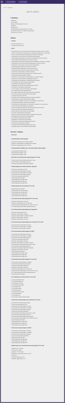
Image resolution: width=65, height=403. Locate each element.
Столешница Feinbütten (17, 281)
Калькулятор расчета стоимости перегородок (23, 30)
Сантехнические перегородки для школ (21, 161)
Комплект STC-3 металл (18, 351)
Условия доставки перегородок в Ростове (22, 29)
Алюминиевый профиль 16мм (19, 154)
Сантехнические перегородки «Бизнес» (21, 174)
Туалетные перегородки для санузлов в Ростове (26, 299)
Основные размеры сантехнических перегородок (24, 94)
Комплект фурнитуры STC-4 (19, 358)
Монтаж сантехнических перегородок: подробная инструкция (27, 114)
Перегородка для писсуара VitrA (19, 183)
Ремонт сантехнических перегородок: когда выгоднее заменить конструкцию (31, 53)
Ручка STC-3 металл (17, 350)
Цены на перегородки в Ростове (20, 24)
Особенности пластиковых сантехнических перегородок (25, 65)
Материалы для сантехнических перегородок (23, 116)
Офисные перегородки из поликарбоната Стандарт (24, 143)
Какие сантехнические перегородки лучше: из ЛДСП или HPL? (27, 73)
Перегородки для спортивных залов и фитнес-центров (25, 70)
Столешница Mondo (16, 293)
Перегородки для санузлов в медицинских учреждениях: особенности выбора (31, 61)
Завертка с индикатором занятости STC (21, 353)
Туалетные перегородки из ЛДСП (21, 327)
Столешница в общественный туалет (21, 297)
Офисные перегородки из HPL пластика (21, 145)
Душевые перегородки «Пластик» (20, 201)
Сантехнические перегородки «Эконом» (21, 171)
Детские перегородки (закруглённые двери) (22, 163)
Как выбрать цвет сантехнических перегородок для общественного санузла (30, 51)
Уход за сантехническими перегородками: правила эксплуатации (27, 54)
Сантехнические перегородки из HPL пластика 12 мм (24, 204)
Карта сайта (15, 27)
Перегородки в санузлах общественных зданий (23, 99)
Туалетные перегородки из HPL (19, 169)
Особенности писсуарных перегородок (21, 87)
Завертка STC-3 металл (17, 348)
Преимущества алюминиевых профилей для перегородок (26, 80)
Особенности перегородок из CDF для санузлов (23, 71)
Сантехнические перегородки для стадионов (22, 106)
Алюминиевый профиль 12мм (19, 152)
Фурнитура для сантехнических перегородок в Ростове (28, 345)
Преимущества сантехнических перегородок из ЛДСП (25, 85)
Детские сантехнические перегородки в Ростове (26, 157)
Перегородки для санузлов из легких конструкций (24, 66)
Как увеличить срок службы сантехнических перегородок (26, 56)
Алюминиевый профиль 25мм (19, 151)
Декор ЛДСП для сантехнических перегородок (23, 111)
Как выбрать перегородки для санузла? (21, 117)
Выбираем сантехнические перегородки (21, 119)
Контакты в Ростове (17, 32)
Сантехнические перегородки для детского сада (23, 124)
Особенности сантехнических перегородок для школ (24, 78)
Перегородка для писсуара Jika (19, 181)
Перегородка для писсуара (18, 177)
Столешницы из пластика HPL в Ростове (24, 277)
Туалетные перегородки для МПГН (20, 176)
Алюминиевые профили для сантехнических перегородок (29, 148)
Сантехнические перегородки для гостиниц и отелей (24, 59)
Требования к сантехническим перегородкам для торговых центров (28, 63)
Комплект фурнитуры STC (18, 357)
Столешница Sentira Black (18, 285)
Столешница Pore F (16, 286)
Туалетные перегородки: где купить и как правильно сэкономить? (28, 100)
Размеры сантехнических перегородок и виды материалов (26, 97)
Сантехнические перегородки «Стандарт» (22, 172)
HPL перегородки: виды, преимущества (21, 90)
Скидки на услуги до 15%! (18, 45)
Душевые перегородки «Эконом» (20, 219)
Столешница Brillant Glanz (18, 279)
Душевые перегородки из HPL (19, 212)
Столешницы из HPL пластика (19, 95)
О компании (15, 22)
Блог (13, 48)
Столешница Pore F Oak (17, 283)
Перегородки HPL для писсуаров (20, 190)
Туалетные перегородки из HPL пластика (22, 203)
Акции (14, 41)
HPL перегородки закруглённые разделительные (23, 206)
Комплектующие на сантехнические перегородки (24, 126)
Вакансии (14, 20)
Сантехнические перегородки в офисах (21, 75)
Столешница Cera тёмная (18, 291)
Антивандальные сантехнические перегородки (23, 82)
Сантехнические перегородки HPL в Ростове (25, 198)
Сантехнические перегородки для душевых (24, 209)
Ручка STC (14, 355)
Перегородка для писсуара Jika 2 (20, 179)
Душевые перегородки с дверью (20, 214)
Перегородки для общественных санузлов (24, 166)
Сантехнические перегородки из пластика (24, 259)
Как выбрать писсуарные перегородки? (21, 83)
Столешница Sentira (16, 288)
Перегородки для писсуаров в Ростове (23, 186)
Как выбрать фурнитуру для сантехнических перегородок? (26, 92)
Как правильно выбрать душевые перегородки (23, 102)
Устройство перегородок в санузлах (20, 123)
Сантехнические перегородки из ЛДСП (23, 231)
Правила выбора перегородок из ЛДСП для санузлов (24, 68)
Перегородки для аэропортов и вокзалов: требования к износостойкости (29, 58)
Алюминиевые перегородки (20, 139)
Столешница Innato (16, 290)
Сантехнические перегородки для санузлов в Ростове (27, 222)
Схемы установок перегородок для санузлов (22, 109)
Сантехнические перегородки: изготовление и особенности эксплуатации (29, 104)
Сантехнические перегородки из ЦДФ (21, 302)
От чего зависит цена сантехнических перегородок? (24, 88)
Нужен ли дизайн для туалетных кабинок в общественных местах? (28, 107)
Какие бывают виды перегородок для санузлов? (23, 121)
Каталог (14, 134)
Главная (14, 25)
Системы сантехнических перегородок (21, 112)
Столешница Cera (16, 295)
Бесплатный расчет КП (17, 43)
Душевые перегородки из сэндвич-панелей (22, 215)
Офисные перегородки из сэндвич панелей (22, 141)
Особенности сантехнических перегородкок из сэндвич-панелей (27, 76)
